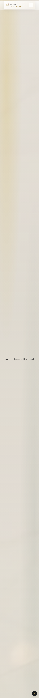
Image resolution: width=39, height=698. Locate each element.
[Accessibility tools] (34, 693)
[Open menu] (31, 5)
